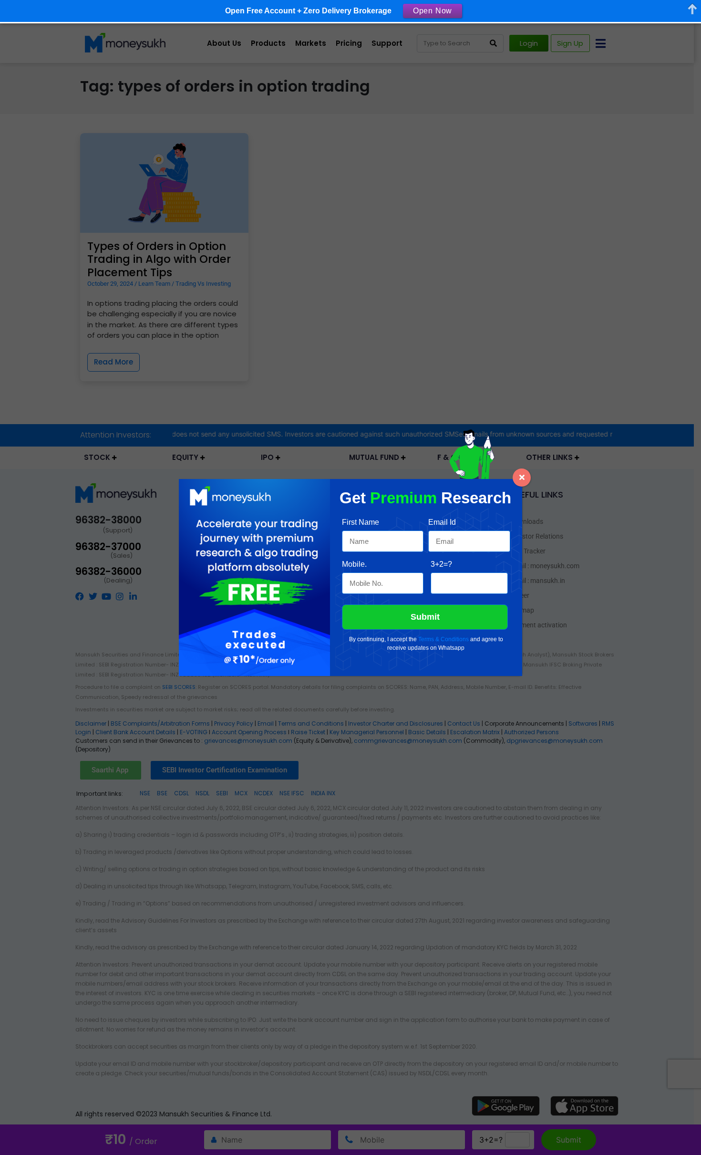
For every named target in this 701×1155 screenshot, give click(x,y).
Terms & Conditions (443, 639)
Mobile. (354, 564)
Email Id (442, 522)
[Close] (522, 477)
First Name (360, 522)
